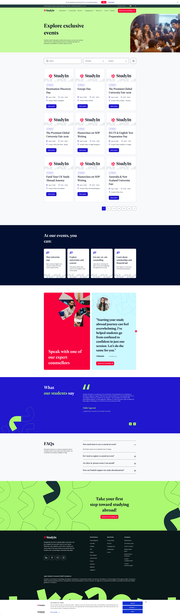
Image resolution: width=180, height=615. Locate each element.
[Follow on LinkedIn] (46, 557)
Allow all (132, 603)
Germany (92, 564)
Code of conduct (128, 546)
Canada (92, 546)
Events (106, 10)
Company (112, 10)
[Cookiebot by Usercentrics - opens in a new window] (41, 612)
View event (51, 106)
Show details (53, 612)
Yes (104, 2)
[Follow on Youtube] (57, 557)
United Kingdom (94, 540)
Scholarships (110, 549)
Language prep (89, 10)
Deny (132, 611)
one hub (83, 6)
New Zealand (93, 555)
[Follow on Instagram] (63, 557)
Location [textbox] (110, 61)
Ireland (91, 552)
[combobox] (94, 61)
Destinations (62, 10)
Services (79, 10)
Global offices (127, 540)
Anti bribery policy (129, 543)
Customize (131, 607)
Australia (92, 543)
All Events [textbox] (88, 61)
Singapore (92, 570)
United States (93, 558)
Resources (98, 10)
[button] (136, 331)
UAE (91, 549)
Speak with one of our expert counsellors (65, 356)
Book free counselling (125, 11)
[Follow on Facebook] (52, 557)
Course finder (72, 10)
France (92, 561)
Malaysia (92, 567)
